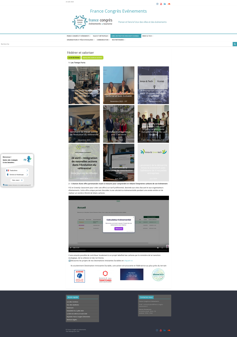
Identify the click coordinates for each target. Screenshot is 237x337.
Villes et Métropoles (100, 36)
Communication (102, 40)
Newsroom (70, 308)
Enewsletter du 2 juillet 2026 (75, 311)
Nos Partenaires (118, 40)
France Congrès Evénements (118, 11)
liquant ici (129, 260)
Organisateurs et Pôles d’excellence (80, 40)
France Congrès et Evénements (78, 36)
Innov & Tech (147, 36)
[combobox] (116, 44)
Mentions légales (72, 320)
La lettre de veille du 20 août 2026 (77, 314)
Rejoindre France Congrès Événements (78, 317)
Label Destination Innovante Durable (125, 36)
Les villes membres (72, 302)
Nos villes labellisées (73, 305)
